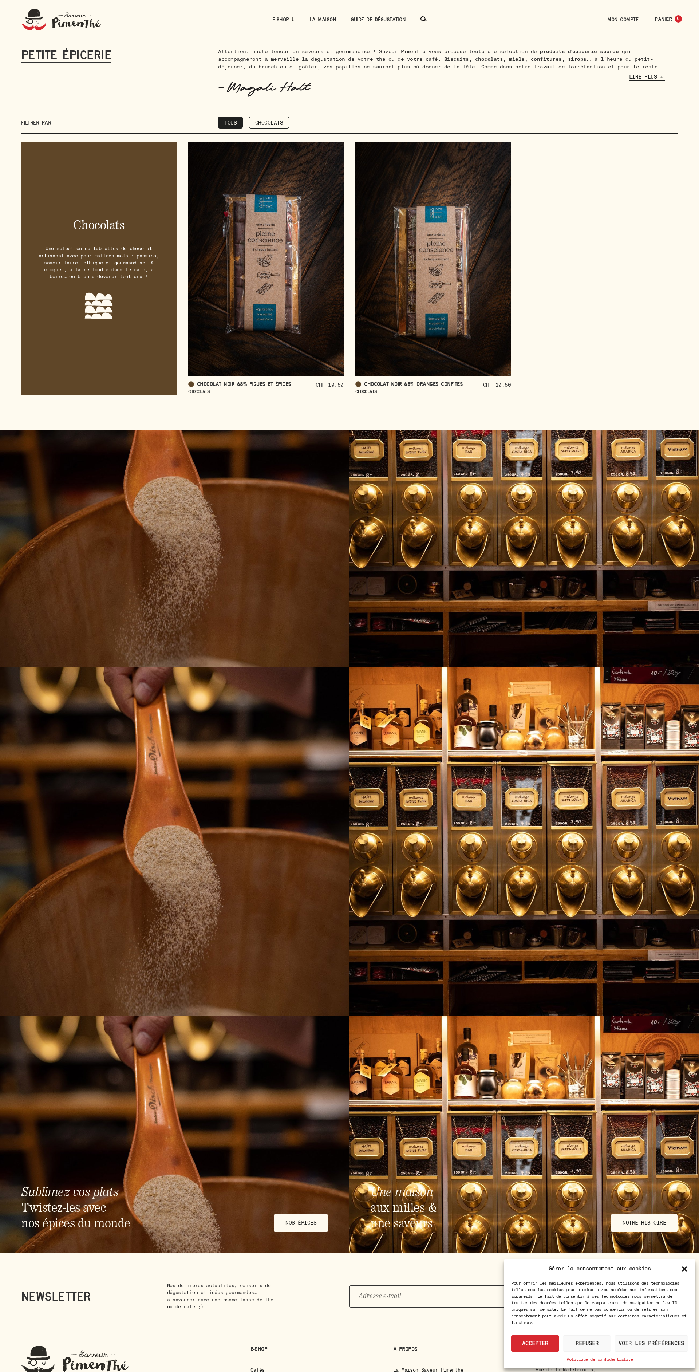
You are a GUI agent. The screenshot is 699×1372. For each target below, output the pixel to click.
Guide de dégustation (378, 19)
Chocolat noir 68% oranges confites (413, 384)
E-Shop (280, 19)
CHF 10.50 (330, 385)
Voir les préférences (651, 1343)
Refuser (587, 1343)
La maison (322, 19)
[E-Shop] (293, 19)
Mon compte (622, 19)
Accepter (535, 1343)
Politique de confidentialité (599, 1359)
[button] (684, 1269)
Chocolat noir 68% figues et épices (244, 384)
